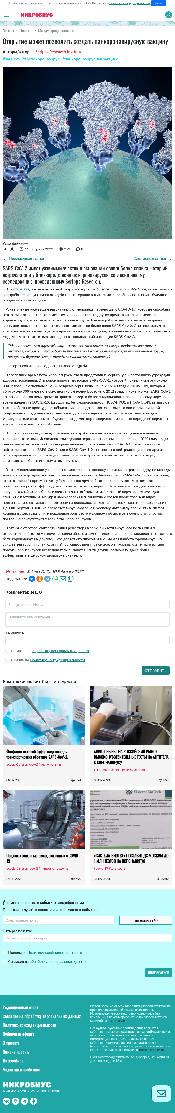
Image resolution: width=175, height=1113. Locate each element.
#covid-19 (13, 764)
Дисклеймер (13, 1061)
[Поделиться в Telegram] (47, 578)
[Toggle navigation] (6, 14)
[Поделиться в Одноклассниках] (39, 578)
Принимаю (45, 952)
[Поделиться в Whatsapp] (55, 578)
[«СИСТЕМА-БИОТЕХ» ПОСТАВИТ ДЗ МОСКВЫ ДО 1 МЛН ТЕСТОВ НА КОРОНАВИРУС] (131, 819)
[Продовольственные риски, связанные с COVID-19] (44, 819)
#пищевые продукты (54, 868)
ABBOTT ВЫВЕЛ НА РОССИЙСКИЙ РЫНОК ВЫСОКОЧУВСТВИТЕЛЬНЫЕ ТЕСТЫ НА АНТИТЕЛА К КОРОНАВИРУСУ (131, 756)
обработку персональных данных (60, 650)
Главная (8, 31)
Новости (26, 31)
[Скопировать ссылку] (70, 578)
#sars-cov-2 (13, 58)
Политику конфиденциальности (57, 660)
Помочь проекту (16, 1052)
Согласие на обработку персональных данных (42, 1016)
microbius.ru (116, 1021)
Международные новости (57, 31)
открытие (21, 289)
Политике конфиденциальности (130, 3)
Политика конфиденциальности (29, 1025)
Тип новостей (144, 920)
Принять (158, 3)
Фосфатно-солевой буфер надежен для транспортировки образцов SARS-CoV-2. (37, 754)
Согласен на (47, 961)
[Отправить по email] (63, 578)
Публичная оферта (19, 1034)
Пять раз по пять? (17, 931)
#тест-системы (50, 764)
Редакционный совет (20, 1007)
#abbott (139, 770)
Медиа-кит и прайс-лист (21, 1069)
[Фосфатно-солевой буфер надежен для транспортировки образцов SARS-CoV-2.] (44, 715)
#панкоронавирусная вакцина (90, 58)
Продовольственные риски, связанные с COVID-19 (42, 858)
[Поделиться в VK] (32, 578)
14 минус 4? (15, 633)
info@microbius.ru (151, 1050)
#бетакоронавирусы (43, 58)
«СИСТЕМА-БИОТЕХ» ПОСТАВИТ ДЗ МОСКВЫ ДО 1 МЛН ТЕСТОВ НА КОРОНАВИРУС (131, 858)
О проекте (11, 1043)
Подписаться (158, 972)
